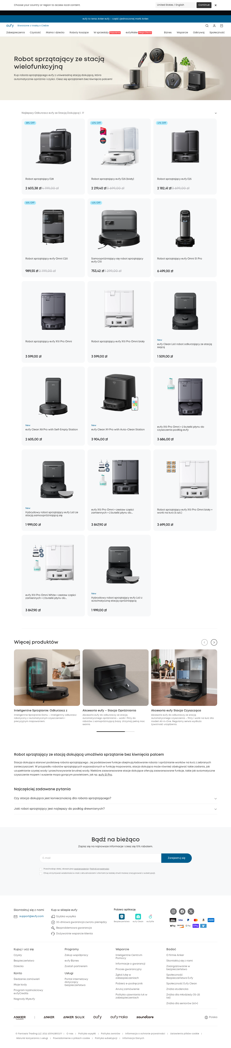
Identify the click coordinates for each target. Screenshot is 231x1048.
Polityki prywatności (99, 869)
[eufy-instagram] (173, 911)
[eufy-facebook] (182, 911)
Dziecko (19, 966)
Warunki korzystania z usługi (32, 1038)
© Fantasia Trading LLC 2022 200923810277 (39, 1034)
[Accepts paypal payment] (188, 920)
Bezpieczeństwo (24, 961)
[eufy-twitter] (191, 911)
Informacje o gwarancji (130, 964)
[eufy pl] (11, 26)
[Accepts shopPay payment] (195, 926)
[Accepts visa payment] (180, 920)
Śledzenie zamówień (27, 979)
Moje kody (20, 985)
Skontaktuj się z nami (179, 961)
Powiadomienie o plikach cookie (71, 1038)
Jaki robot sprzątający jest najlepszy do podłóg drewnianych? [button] (59, 809)
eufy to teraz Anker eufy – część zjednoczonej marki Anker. (116, 19)
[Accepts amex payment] (211, 920)
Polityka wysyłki (87, 1034)
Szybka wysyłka (66, 916)
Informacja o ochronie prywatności (145, 1034)
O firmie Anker (175, 955)
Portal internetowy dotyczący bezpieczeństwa (76, 982)
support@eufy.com (31, 916)
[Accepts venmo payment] (203, 926)
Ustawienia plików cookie (184, 1034)
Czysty (18, 955)
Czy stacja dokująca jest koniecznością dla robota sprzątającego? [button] (62, 798)
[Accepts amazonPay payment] (203, 920)
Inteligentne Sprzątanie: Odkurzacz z (40, 710)
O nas (70, 1034)
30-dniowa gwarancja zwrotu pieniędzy (81, 922)
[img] (172, 920)
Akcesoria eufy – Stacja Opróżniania (109, 710)
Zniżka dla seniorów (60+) (182, 1003)
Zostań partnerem (76, 966)
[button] (215, 5)
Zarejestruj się (176, 858)
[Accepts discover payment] (180, 926)
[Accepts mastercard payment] (195, 920)
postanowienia (81, 869)
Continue (204, 5)
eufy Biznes (72, 961)
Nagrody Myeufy (24, 999)
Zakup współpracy (76, 955)
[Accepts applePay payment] (172, 926)
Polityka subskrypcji (106, 1038)
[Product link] (53, 146)
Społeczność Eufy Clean (181, 983)
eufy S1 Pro (105, 775)
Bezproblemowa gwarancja (74, 928)
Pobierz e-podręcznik (129, 983)
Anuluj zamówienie (127, 989)
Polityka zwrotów (110, 1034)
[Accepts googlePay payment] (188, 926)
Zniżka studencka (177, 989)
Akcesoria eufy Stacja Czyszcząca (176, 710)
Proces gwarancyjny (129, 969)
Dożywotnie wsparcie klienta (74, 933)
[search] (207, 26)
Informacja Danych (133, 1038)
